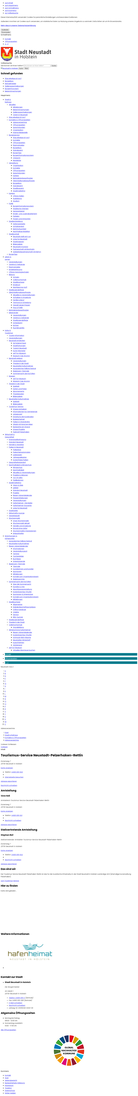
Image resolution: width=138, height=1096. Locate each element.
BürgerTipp (17, 153)
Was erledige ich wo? (13, 78)
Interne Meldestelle (20, 132)
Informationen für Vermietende (25, 411)
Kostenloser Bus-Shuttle (22, 592)
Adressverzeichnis (20, 122)
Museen (12, 376)
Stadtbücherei (18, 282)
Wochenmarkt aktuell (21, 523)
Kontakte (16, 140)
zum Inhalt (9, 3)
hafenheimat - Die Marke (22, 503)
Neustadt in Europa (20, 247)
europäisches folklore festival (24, 368)
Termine (16, 554)
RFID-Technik (18, 617)
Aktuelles (12, 104)
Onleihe (16, 612)
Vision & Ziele (18, 485)
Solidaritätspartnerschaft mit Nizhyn (27, 252)
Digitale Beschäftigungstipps (24, 607)
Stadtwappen (18, 241)
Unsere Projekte (19, 429)
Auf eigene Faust (19, 343)
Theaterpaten (18, 394)
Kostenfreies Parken (20, 460)
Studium (16, 201)
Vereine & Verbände (17, 264)
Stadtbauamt (18, 188)
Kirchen (16, 325)
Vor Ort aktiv (18, 477)
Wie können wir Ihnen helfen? (12, 65)
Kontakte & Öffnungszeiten (19, 120)
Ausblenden (5, 30)
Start (7, 732)
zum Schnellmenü (12, 8)
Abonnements (18, 391)
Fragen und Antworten (22, 219)
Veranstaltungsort (20, 551)
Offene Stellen (18, 196)
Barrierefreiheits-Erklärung (15, 1083)
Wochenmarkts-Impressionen (24, 531)
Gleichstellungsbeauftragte (24, 181)
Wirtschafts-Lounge (16, 513)
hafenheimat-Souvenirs (22, 505)
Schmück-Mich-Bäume (22, 637)
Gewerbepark (14, 516)
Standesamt (18, 150)
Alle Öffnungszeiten (8, 1030)
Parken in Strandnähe (21, 422)
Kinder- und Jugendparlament (25, 214)
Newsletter (17, 160)
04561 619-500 (17, 772)
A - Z (6, 44)
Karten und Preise (20, 389)
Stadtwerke (13, 510)
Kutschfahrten (18, 642)
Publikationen (18, 480)
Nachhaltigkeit (18, 470)
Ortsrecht (16, 158)
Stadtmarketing (19, 191)
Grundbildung (18, 627)
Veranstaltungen (15, 262)
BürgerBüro (9, 81)
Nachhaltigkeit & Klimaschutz (20, 465)
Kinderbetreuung (15, 269)
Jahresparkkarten (20, 457)
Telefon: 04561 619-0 (17, 998)
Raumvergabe (18, 145)
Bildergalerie (17, 244)
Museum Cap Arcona (21, 356)
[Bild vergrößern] (71, 953)
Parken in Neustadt (16, 447)
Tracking (8, 1088)
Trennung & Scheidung (22, 302)
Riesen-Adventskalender (22, 495)
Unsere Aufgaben (20, 409)
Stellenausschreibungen (14, 86)
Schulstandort (18, 226)
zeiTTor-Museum (19, 353)
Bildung (12, 274)
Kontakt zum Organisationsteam (25, 576)
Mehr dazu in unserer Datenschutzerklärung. (18, 25)
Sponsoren (17, 571)
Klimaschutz (17, 467)
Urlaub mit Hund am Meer (23, 424)
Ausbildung (17, 198)
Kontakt (8, 39)
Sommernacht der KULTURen (24, 373)
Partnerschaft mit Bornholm (23, 249)
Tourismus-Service (16, 406)
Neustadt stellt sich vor (22, 236)
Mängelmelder (10, 83)
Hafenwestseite (19, 224)
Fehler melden (10, 1093)
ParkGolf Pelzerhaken (21, 432)
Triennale (16, 566)
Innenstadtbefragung (17, 439)
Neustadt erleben (16, 358)
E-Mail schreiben (15, 1003)
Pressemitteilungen (20, 498)
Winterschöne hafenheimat (20, 630)
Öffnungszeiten (11, 41)
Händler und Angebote (22, 526)
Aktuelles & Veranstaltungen (24, 295)
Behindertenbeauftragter (23, 178)
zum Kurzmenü (10, 10)
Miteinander (13, 313)
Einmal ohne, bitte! (20, 528)
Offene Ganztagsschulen (19, 272)
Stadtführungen (19, 345)
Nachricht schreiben (9, 785)
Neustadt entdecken (17, 340)
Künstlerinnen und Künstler (23, 569)
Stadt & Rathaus (11, 735)
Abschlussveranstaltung (22, 589)
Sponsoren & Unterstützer (23, 594)
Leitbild (15, 488)
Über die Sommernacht (22, 584)
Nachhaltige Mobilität (21, 231)
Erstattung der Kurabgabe (23, 417)
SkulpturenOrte (19, 579)
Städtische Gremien (20, 208)
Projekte (16, 493)
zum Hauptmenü (11, 5)
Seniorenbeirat (18, 211)
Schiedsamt (17, 323)
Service (16, 614)
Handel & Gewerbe (16, 444)
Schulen (16, 277)
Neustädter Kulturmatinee (23, 366)
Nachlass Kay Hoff (20, 287)
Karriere (16, 175)
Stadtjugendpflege (16, 290)
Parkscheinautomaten (21, 452)
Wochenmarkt (14, 518)
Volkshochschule (19, 280)
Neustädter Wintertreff (21, 640)
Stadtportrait (14, 234)
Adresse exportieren (9, 781)
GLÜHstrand (17, 645)
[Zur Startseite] (26, 60)
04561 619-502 (17, 855)
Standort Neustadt (16, 442)
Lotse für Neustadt (20, 239)
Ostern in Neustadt (20, 115)
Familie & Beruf (18, 300)
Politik (11, 203)
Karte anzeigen (7, 768)
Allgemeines (17, 604)
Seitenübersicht (11, 1080)
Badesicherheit (19, 419)
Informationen (18, 548)
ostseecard (17, 414)
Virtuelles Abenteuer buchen (24, 650)
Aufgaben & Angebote (22, 297)
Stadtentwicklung (16, 221)
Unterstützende (19, 561)
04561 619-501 (16, 815)
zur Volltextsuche (11, 13)
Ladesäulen (17, 455)
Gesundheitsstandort (17, 462)
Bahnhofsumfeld (19, 229)
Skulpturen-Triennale (21, 371)
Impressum (9, 1085)
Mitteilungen (18, 107)
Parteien (16, 216)
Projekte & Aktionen (20, 475)
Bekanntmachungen (13, 91)
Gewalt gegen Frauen (21, 305)
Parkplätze (17, 450)
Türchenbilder (18, 556)
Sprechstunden (19, 127)
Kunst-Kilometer (19, 351)
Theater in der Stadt (21, 363)
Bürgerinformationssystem (23, 155)
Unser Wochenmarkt (21, 521)
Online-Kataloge (19, 609)
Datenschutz (10, 1090)
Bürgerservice (14, 135)
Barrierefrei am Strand (21, 427)
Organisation (18, 130)
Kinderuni (16, 285)
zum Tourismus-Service (10, 881)
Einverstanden (6, 32)
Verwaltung (13, 163)
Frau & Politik (18, 307)
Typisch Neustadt (20, 348)
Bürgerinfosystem (12, 88)
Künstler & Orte (19, 587)
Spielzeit (16, 386)
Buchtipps (17, 559)
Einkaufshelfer (18, 533)
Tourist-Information (16, 335)
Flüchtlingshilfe (18, 328)
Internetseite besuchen (14, 777)
